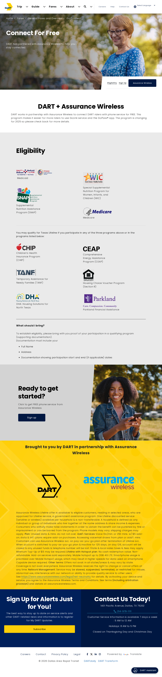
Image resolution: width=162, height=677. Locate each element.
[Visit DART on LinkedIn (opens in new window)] (96, 654)
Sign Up (122, 83)
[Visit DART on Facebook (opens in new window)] (87, 654)
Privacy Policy (60, 654)
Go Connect (74, 18)
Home (9, 18)
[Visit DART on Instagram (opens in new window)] (100, 654)
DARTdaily (90, 661)
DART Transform (108, 661)
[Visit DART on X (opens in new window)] (91, 654)
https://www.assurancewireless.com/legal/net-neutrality (56, 576)
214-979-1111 (122, 611)
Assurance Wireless (142, 83)
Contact (41, 654)
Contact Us (124, 7)
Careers (102, 7)
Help (112, 7)
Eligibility (112, 83)
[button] (146, 6)
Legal (77, 654)
